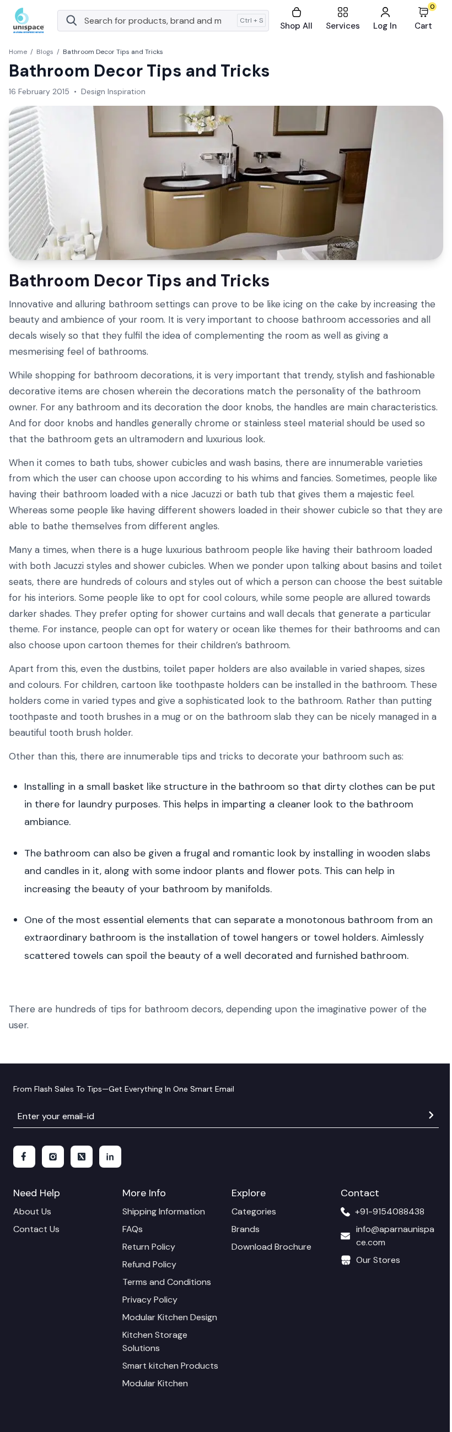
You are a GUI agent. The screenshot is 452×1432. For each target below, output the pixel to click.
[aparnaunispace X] (82, 1157)
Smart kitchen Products (170, 1365)
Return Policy (148, 1246)
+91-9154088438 (389, 1211)
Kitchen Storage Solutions (154, 1341)
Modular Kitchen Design (169, 1317)
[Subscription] (431, 1116)
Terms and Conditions (166, 1282)
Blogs (44, 51)
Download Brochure (271, 1246)
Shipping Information (163, 1211)
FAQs (132, 1229)
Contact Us (36, 1229)
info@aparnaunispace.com (395, 1235)
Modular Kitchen (155, 1383)
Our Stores (378, 1260)
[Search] (71, 20)
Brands (246, 1229)
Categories (254, 1211)
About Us (32, 1211)
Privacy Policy (149, 1299)
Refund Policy (149, 1264)
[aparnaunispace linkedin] (110, 1157)
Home (18, 51)
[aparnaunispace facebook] (24, 1157)
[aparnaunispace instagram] (53, 1157)
